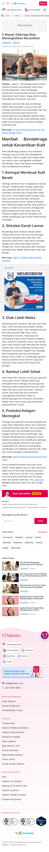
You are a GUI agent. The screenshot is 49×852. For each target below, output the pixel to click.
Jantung (29, 537)
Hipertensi (29, 543)
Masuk (43, 3)
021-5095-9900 (11, 688)
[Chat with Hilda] (44, 635)
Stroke (38, 537)
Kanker (6, 548)
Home (8, 15)
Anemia (39, 543)
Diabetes (19, 537)
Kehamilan (7, 543)
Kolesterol (18, 543)
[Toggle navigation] (3, 3)
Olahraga (16, 43)
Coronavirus (8, 537)
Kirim (40, 521)
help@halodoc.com (12, 683)
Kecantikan (7, 43)
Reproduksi (16, 548)
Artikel (17, 15)
